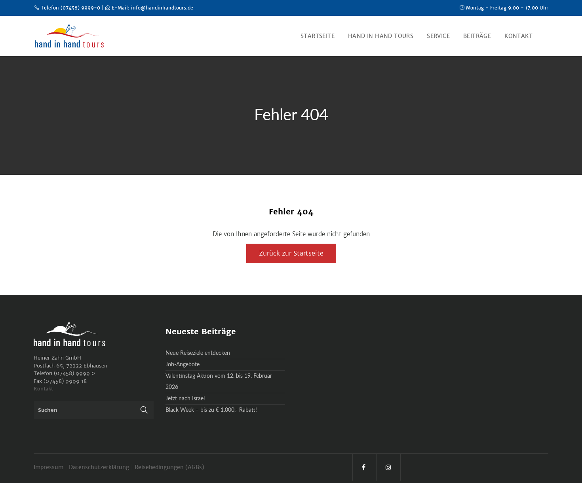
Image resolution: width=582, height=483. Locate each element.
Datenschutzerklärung (100, 467)
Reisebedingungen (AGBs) (169, 467)
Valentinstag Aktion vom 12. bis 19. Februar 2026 (218, 381)
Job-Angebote (182, 364)
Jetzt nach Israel (185, 399)
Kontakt (43, 388)
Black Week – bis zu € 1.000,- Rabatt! (211, 410)
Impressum (49, 467)
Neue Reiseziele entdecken (197, 353)
